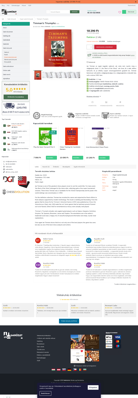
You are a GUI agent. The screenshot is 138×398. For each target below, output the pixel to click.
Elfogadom (93, 387)
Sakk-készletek (8, 32)
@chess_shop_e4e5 (12, 172)
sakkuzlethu (9, 169)
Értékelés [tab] (56, 167)
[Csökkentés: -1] (93, 48)
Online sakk (6, 70)
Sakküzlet (9, 167)
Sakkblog (39, 341)
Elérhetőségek (16, 5)
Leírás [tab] (37, 167)
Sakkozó (6, 52)
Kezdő (6, 55)
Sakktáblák (6, 40)
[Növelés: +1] (93, 46)
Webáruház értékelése (69, 295)
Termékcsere (41, 349)
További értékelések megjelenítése (124, 284)
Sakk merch (6, 74)
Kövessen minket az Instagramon (86, 366)
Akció (5, 28)
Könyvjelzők (7, 62)
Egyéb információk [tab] (79, 167)
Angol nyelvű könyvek (10, 57)
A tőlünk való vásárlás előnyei (46, 338)
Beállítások (45, 393)
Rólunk (24, 5)
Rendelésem (40, 344)
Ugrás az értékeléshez (58, 26)
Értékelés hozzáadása (16, 97)
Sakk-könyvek (7, 48)
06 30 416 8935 (10, 164)
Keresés (74, 12)
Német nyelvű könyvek (10, 59)
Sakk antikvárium (8, 66)
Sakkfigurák (6, 36)
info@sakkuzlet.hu (11, 161)
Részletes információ (93, 96)
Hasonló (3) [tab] (45, 167)
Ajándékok (6, 79)
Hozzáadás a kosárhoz (104, 47)
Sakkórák (6, 44)
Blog (3, 5)
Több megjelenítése (69, 321)
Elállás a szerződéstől (43, 355)
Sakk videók (40, 347)
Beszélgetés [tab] (66, 167)
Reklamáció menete (43, 352)
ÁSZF (29, 5)
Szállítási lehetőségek (113, 41)
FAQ (8, 5)
